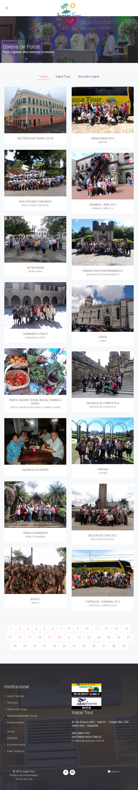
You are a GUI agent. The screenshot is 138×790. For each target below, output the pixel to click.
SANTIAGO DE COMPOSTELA (102, 403)
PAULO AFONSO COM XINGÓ (35, 201)
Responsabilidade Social (22, 715)
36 (94, 646)
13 (116, 628)
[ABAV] (86, 703)
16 (19, 637)
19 (49, 637)
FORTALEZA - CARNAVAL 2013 (103, 601)
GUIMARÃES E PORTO (35, 334)
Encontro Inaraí (16, 744)
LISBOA (102, 337)
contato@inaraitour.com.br (88, 740)
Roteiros (12, 738)
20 (59, 637)
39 (123, 646)
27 (128, 637)
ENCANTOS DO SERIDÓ (35, 469)
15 (10, 637)
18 (39, 637)
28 (15, 646)
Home (11, 731)
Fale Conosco (15, 751)
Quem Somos (15, 696)
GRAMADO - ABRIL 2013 (102, 204)
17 (29, 637)
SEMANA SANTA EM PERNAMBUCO (102, 270)
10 (86, 628)
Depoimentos (15, 722)
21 (69, 637)
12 (106, 628)
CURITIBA (102, 469)
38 (113, 646)
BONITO (35, 599)
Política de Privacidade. (24, 775)
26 (118, 637)
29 (24, 646)
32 (54, 646)
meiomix (115, 771)
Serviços (12, 702)
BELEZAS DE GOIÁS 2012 (103, 535)
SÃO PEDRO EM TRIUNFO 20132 (35, 138)
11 (96, 628)
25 (108, 637)
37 (103, 646)
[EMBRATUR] (86, 689)
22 (79, 637)
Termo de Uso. (24, 779)
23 (89, 637)
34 (74, 646)
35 (84, 646)
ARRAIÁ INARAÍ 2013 (102, 138)
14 (126, 628)
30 (34, 646)
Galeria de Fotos (17, 709)
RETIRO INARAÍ (35, 267)
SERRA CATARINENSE (35, 533)
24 (98, 637)
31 (44, 646)
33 (64, 646)
